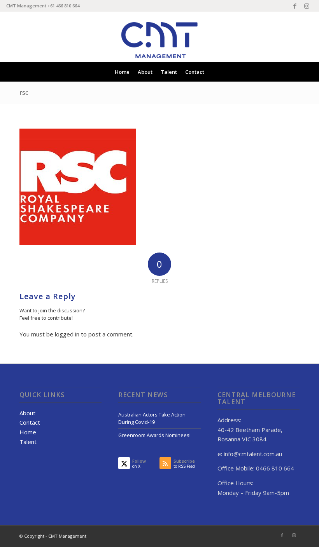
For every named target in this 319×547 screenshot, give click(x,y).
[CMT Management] (159, 36)
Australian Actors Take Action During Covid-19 (152, 418)
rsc (23, 92)
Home (27, 432)
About (27, 413)
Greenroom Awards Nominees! (154, 435)
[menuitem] (122, 72)
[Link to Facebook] (295, 6)
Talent (28, 442)
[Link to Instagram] (307, 6)
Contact (29, 422)
